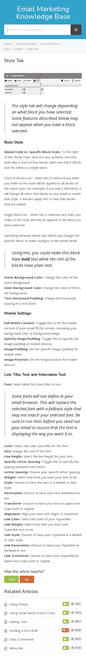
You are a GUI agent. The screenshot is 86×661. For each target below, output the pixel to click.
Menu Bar (16, 648)
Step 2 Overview (21, 639)
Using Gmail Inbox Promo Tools (32, 613)
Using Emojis (18, 604)
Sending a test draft (23, 630)
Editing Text (18, 622)
